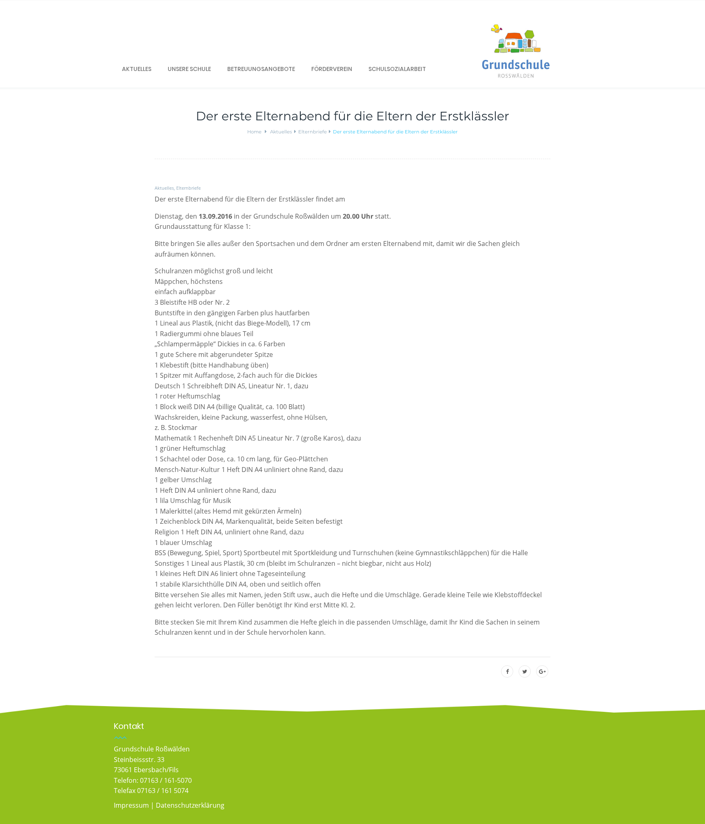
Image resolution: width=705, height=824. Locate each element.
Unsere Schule (189, 69)
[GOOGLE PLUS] (542, 671)
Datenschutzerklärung (190, 805)
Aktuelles (136, 69)
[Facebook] (507, 671)
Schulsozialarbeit (397, 69)
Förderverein (331, 69)
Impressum (131, 805)
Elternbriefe (188, 188)
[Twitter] (524, 671)
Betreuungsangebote (261, 69)
